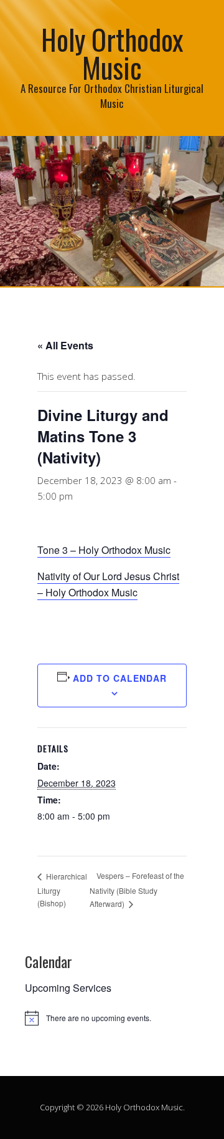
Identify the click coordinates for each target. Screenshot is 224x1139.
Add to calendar (120, 678)
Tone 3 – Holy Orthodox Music (103, 550)
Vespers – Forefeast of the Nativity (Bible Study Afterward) (137, 889)
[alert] (112, 1018)
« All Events (65, 345)
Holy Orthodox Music (112, 53)
